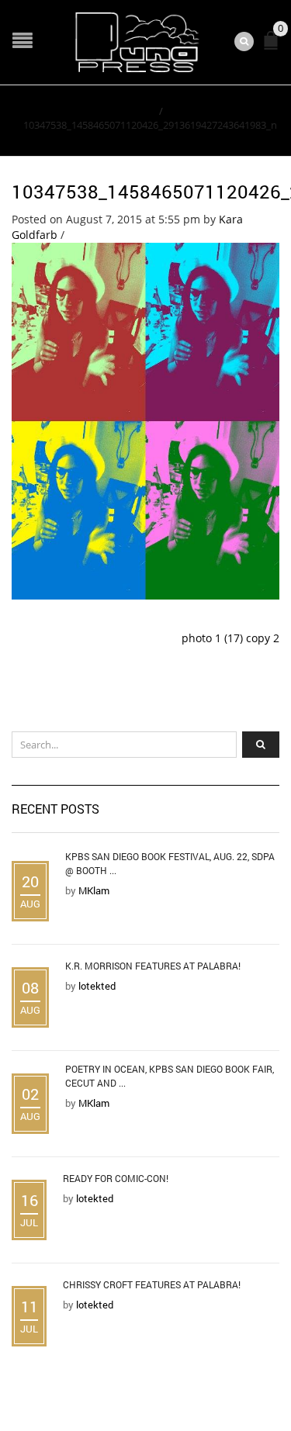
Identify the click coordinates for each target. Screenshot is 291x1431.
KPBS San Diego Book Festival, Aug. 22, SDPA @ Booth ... (170, 863)
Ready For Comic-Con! (115, 1178)
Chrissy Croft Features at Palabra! (152, 1284)
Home (140, 111)
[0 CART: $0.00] (274, 47)
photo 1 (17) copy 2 (230, 638)
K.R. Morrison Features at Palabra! (153, 965)
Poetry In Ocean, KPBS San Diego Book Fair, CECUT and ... (169, 1076)
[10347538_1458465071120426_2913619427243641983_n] (145, 420)
